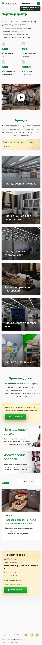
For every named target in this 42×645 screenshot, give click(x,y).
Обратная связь (16, 590)
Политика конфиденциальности (13, 639)
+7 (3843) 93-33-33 (27, 3)
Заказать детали (15, 417)
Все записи (29, 482)
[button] (37, 482)
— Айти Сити (10, 642)
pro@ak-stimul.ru (14, 580)
